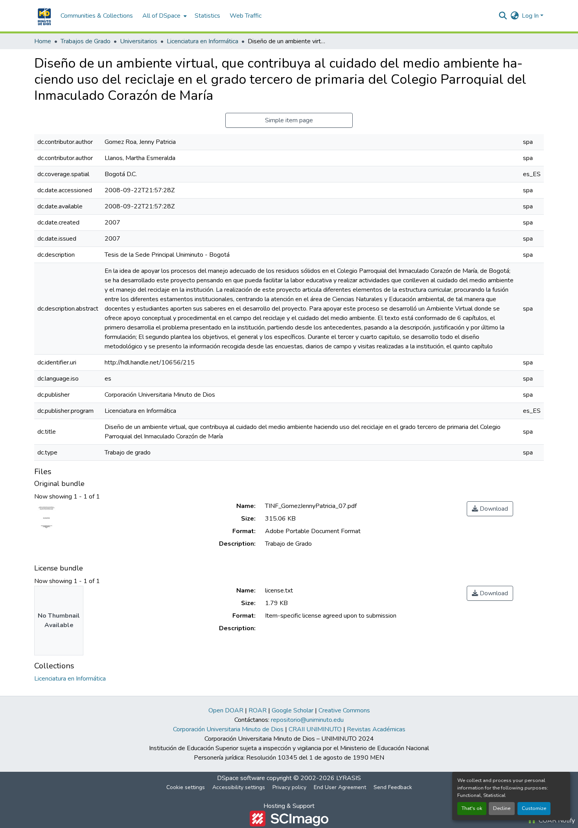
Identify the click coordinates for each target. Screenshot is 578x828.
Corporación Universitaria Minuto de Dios (228, 729)
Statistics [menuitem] (207, 15)
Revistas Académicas (376, 729)
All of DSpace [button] (161, 15)
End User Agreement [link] (340, 787)
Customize (534, 808)
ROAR (258, 710)
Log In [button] (531, 15)
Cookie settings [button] (185, 787)
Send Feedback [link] (393, 787)
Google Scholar (292, 710)
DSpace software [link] (241, 778)
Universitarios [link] (138, 41)
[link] (490, 508)
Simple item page (289, 120)
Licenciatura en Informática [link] (202, 41)
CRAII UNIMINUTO (315, 729)
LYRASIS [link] (348, 778)
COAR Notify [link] (556, 820)
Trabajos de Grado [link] (85, 41)
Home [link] (42, 41)
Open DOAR (225, 710)
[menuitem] (164, 15)
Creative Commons (344, 710)
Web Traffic (245, 15)
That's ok (472, 808)
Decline (501, 808)
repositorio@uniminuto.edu (307, 720)
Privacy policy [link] (289, 787)
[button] (43, 16)
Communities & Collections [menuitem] (97, 15)
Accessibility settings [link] (238, 787)
